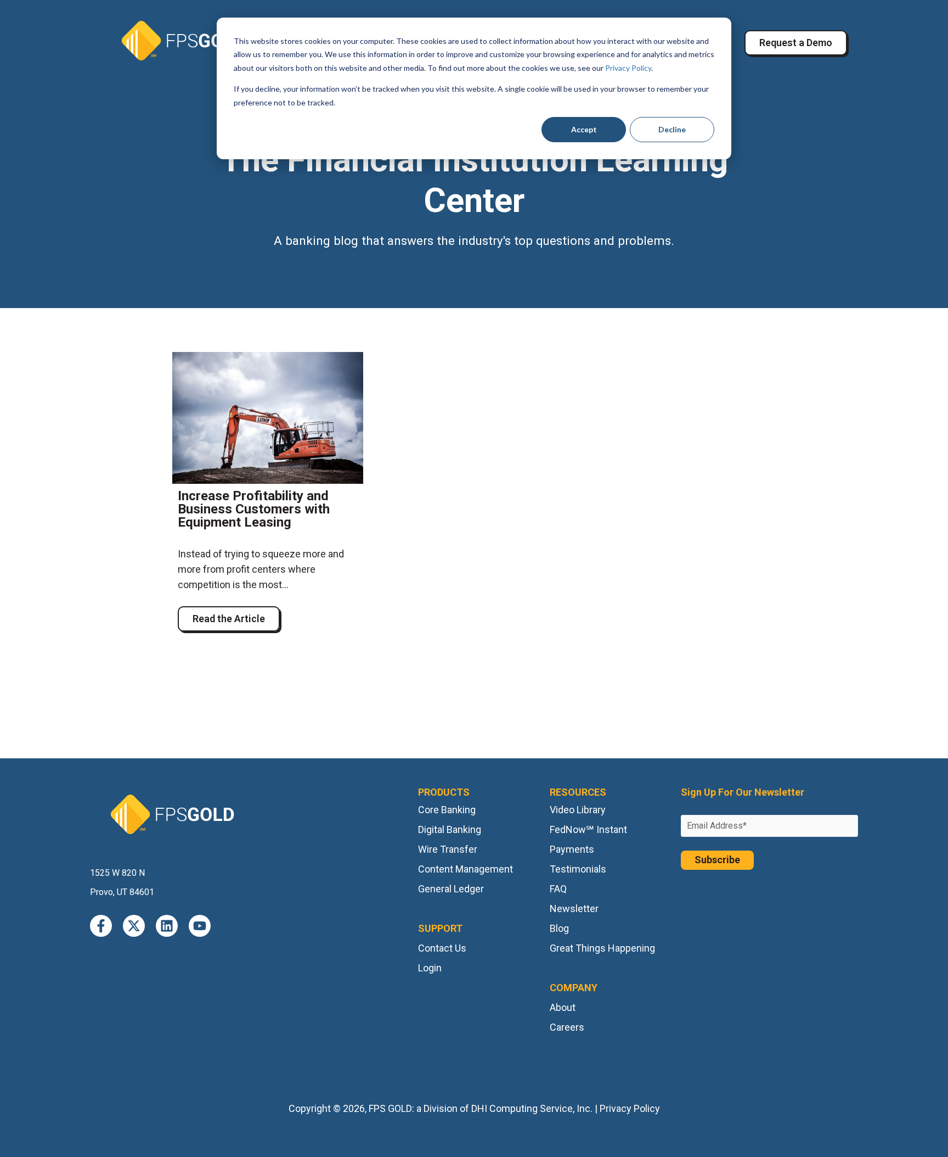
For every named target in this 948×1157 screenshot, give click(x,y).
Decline (672, 129)
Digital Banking (449, 829)
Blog (559, 928)
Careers (567, 1027)
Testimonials (578, 869)
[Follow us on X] (134, 926)
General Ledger (451, 889)
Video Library (578, 809)
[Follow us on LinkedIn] (167, 926)
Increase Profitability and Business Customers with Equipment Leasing (254, 509)
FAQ (558, 889)
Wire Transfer (447, 849)
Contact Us (442, 948)
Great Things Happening (602, 948)
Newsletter (574, 908)
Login (430, 968)
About (562, 1007)
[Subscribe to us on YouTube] (200, 926)
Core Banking (447, 809)
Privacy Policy (628, 67)
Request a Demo (795, 42)
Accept (584, 129)
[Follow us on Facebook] (101, 926)
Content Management (465, 869)
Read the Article (229, 618)
